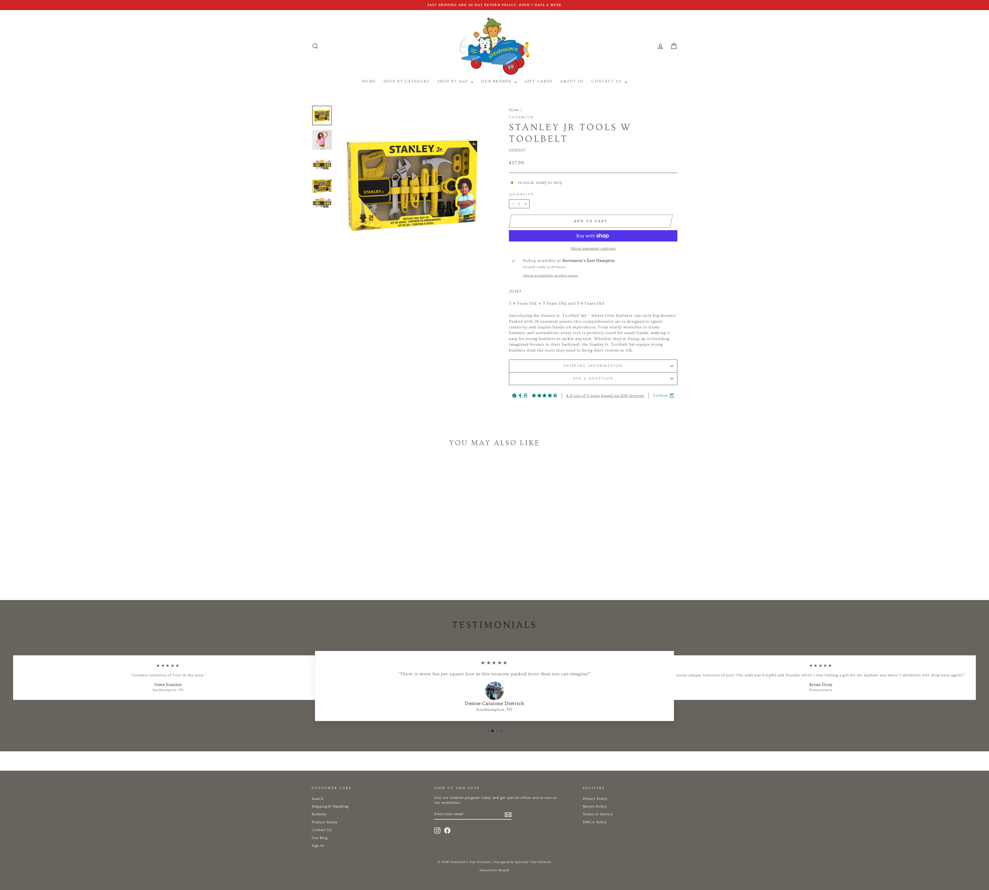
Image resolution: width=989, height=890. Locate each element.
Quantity (521, 194)
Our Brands (497, 81)
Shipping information (593, 366)
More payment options (593, 248)
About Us (572, 81)
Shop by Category (406, 81)
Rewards (319, 814)
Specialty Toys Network (533, 862)
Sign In (318, 846)
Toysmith (521, 117)
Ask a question (593, 378)
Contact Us (607, 81)
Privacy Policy (595, 799)
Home (514, 110)
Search (317, 799)
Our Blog (319, 838)
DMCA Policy (595, 822)
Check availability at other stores (550, 275)
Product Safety (325, 822)
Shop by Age (454, 81)
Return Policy (595, 806)
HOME (369, 81)
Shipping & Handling (330, 806)
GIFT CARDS (539, 81)
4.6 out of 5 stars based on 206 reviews (605, 395)
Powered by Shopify (494, 870)
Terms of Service (598, 814)
